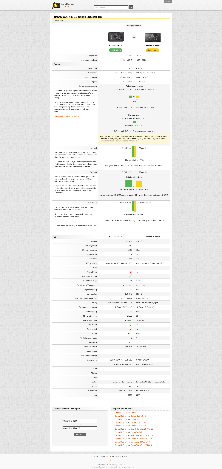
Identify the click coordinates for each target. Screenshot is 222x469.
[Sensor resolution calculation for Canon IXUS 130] (121, 77)
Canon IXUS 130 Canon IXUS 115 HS (130, 416)
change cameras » (134, 25)
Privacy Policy (115, 456)
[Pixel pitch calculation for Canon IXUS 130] (123, 148)
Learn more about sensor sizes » (66, 116)
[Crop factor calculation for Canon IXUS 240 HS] (141, 241)
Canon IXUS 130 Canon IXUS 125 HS (130, 422)
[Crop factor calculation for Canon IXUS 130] (127, 241)
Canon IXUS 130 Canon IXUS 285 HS (130, 426)
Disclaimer (104, 456)
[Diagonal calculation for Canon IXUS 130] (123, 81)
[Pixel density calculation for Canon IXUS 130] (118, 202)
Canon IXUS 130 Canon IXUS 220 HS (130, 419)
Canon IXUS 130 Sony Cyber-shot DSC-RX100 (134, 435)
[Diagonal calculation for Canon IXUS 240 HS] (144, 81)
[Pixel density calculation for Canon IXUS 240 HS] (150, 202)
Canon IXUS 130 (115, 45)
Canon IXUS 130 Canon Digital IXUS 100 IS (133, 442)
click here (93, 226)
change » (150, 89)
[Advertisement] (75, 38)
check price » (116, 50)
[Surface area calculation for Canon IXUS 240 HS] (146, 118)
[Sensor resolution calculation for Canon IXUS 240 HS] (147, 77)
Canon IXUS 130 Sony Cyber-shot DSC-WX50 (134, 429)
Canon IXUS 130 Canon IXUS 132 (129, 413)
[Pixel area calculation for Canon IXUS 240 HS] (146, 172)
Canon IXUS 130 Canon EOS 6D (128, 432)
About (96, 456)
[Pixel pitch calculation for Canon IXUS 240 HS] (145, 148)
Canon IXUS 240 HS (152, 45)
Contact (125, 456)
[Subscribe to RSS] (110, 460)
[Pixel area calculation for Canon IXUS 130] (122, 172)
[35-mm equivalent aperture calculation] (121, 298)
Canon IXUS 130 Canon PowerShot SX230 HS (134, 439)
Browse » (168, 2)
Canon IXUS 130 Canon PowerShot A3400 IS (133, 445)
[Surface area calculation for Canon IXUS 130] (122, 118)
